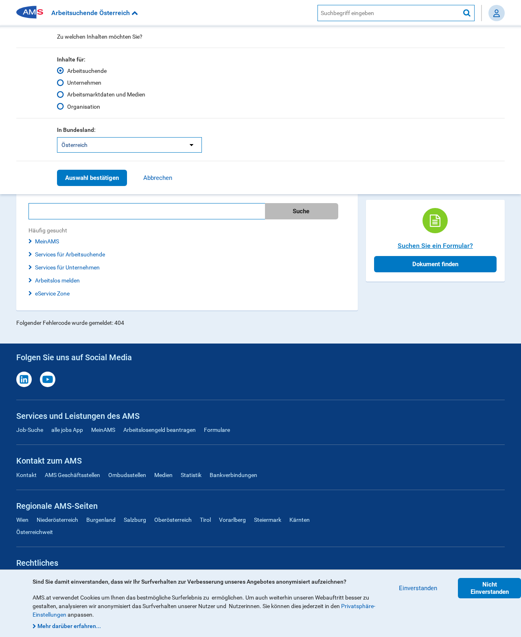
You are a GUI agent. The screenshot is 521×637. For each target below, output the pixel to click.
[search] (187, 211)
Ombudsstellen (127, 475)
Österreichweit (34, 532)
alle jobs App (67, 430)
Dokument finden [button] (435, 264)
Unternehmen (84, 82)
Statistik (191, 475)
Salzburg (135, 520)
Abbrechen (157, 178)
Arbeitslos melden (57, 280)
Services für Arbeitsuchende (70, 254)
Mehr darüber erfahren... (69, 626)
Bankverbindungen (233, 475)
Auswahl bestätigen (92, 178)
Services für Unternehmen (67, 267)
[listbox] (129, 145)
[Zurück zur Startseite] (32, 13)
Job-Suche (29, 430)
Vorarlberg (232, 520)
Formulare (217, 430)
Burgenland (101, 520)
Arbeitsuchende (87, 71)
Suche (301, 211)
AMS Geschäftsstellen (72, 475)
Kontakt (26, 475)
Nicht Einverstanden (490, 588)
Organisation (83, 106)
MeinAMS (47, 241)
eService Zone (52, 293)
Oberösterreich (173, 520)
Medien (163, 475)
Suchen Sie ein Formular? (435, 246)
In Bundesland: (76, 130)
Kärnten (299, 520)
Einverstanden (418, 588)
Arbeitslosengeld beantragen (159, 430)
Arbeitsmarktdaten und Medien (106, 94)
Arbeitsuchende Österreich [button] (91, 13)
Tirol (205, 520)
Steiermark (267, 520)
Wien (22, 520)
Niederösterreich (57, 520)
